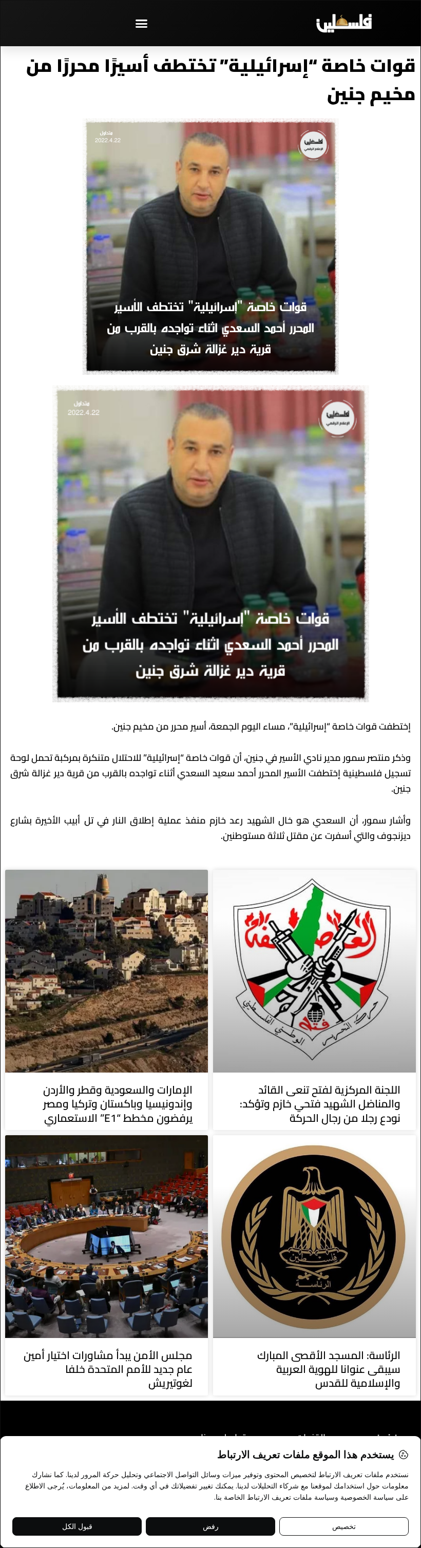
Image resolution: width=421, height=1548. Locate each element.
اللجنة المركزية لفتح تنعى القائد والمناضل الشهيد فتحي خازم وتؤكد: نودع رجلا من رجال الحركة (320, 1104)
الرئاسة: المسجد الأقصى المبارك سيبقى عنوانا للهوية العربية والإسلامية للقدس (328, 1369)
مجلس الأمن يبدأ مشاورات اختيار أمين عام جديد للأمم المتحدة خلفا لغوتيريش (108, 1369)
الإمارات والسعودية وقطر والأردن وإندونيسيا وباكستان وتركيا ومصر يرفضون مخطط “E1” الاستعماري (118, 1104)
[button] (141, 23)
